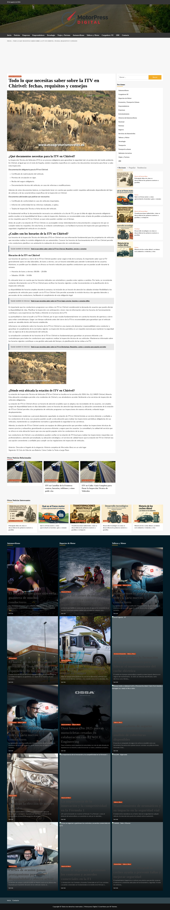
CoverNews (102, 906)
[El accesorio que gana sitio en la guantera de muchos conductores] (32, 582)
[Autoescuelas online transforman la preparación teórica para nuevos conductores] (32, 719)
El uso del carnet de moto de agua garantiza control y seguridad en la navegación (82, 600)
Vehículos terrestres (125, 153)
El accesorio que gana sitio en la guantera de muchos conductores (32, 597)
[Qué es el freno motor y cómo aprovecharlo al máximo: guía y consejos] (125, 197)
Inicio (9, 35)
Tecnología (51, 35)
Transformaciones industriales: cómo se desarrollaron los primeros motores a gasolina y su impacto (147, 215)
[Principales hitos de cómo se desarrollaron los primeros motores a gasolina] (125, 179)
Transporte (122, 145)
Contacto (125, 35)
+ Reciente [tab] (121, 168)
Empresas (26, 35)
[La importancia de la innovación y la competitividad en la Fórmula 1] (83, 754)
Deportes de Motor (125, 98)
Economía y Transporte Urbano (128, 102)
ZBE (118, 35)
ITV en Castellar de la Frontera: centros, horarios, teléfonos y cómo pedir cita (60, 488)
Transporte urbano (124, 149)
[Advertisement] (85, 58)
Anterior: (47, 447)
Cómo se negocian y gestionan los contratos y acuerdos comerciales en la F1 (83, 874)
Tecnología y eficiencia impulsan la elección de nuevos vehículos (31, 803)
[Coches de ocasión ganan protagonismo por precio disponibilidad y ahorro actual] (32, 856)
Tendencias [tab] (141, 168)
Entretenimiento (123, 114)
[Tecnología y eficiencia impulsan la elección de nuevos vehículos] (32, 787)
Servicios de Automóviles (15, 76)
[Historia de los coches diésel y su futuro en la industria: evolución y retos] (125, 249)
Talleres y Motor (93, 35)
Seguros (121, 129)
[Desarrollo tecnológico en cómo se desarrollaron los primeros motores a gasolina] (125, 232)
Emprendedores (38, 35)
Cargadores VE (108, 35)
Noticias (17, 35)
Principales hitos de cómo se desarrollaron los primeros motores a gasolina (146, 180)
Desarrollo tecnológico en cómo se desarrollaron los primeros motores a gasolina (146, 233)
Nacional (121, 122)
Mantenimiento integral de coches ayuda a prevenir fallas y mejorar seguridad (137, 872)
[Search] (162, 35)
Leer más (11, 613)
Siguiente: (39, 450)
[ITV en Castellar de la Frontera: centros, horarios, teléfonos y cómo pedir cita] (61, 472)
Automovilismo (78, 35)
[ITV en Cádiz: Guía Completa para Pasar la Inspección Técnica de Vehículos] (97, 472)
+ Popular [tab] (131, 168)
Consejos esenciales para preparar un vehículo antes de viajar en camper (83, 668)
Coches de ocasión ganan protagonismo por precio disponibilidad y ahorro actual (31, 874)
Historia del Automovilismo (127, 118)
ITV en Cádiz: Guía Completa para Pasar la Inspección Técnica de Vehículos (97, 488)
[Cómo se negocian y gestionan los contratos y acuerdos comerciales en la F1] (85, 824)
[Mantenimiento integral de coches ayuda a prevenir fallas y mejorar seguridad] (121, 823)
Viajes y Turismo (63, 35)
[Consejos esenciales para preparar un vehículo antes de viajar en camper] (85, 650)
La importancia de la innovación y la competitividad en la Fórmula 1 (84, 805)
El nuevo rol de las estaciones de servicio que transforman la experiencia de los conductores (32, 666)
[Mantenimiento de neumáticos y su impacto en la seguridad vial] (119, 754)
